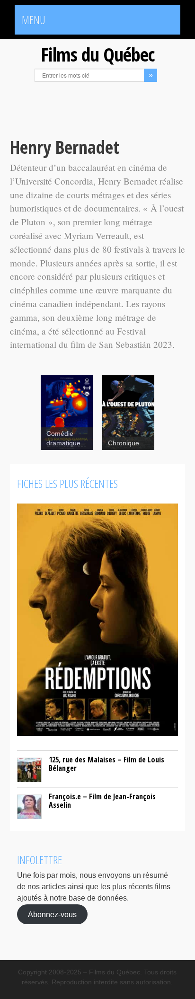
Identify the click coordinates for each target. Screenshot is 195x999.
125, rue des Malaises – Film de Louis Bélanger (106, 763)
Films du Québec (97, 54)
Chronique (123, 443)
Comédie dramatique (63, 438)
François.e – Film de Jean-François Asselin (102, 800)
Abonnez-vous (52, 914)
